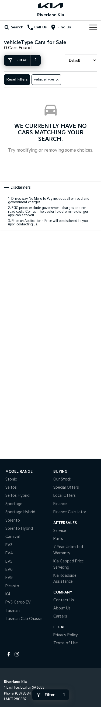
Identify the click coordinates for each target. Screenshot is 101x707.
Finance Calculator (69, 512)
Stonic (11, 479)
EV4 (9, 553)
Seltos (11, 487)
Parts (58, 538)
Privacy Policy (65, 635)
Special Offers (66, 487)
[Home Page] (50, 5)
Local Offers (64, 495)
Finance (60, 504)
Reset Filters (17, 79)
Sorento (12, 520)
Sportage (13, 504)
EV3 (8, 545)
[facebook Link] (8, 654)
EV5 (8, 561)
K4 (8, 594)
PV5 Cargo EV (18, 602)
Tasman (12, 610)
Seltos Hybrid (17, 495)
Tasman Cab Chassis (24, 618)
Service (59, 530)
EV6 (9, 569)
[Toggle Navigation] (93, 27)
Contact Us (63, 600)
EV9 (9, 577)
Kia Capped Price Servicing (68, 564)
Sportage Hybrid (20, 512)
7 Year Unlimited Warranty (68, 550)
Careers (60, 616)
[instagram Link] (16, 654)
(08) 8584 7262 (27, 694)
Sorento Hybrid (19, 528)
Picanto (12, 586)
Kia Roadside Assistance (64, 578)
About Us (62, 608)
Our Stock (62, 479)
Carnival (12, 536)
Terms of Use (65, 643)
